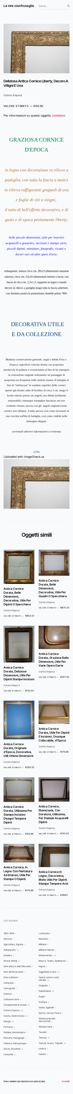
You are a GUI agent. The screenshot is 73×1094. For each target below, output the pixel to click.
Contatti (65, 1081)
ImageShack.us (34, 456)
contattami (58, 115)
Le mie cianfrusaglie (19, 6)
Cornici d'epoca (13, 95)
